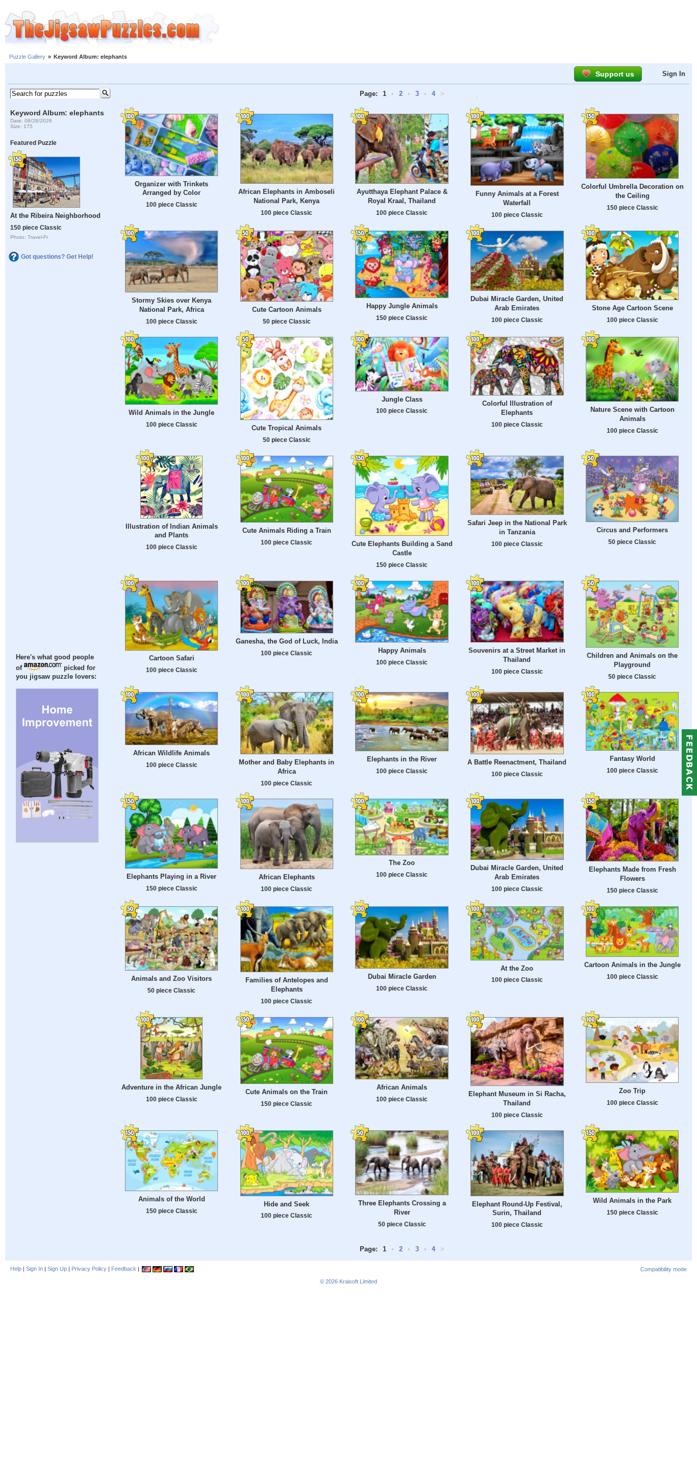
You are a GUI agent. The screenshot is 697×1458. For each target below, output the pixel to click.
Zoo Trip (632, 1091)
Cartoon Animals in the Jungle (632, 965)
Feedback (123, 1269)
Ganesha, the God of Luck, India (287, 641)
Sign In (673, 74)
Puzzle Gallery (27, 57)
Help (15, 1269)
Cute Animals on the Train (286, 1092)
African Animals (402, 1087)
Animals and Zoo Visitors (171, 978)
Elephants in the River (402, 759)
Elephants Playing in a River (171, 876)
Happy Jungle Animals (402, 306)
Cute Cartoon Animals (286, 309)
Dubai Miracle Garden (402, 976)
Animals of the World (171, 1199)
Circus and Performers (632, 530)
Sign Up (57, 1269)
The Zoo (402, 863)
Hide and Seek (286, 1204)
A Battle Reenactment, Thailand (516, 762)
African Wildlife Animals (171, 753)
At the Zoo (517, 968)
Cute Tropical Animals (286, 428)
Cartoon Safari (171, 658)
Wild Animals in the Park (632, 1200)
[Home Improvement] (57, 840)
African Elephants (287, 877)
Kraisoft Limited (358, 1281)
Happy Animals (402, 650)
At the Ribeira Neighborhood (55, 215)
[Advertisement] (458, 28)
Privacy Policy (89, 1269)
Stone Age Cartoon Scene (632, 308)
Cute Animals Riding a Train (286, 530)
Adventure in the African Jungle (171, 1087)
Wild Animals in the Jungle (171, 412)
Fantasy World (632, 758)
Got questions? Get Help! (57, 256)
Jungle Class (402, 399)
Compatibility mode (663, 1269)
